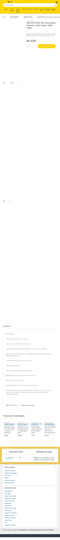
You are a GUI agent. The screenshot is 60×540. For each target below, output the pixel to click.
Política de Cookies (9, 515)
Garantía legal (8, 520)
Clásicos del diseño (41, 10)
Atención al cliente (9, 482)
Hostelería (35, 9)
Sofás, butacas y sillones (18, 10)
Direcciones (8, 475)
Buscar (55, 5)
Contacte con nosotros (10, 525)
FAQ (6, 522)
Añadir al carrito (47, 46)
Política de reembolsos (10, 508)
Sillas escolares (28, 17)
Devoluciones (8, 505)
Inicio (4, 17)
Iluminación (29, 9)
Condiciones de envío (10, 517)
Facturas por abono (10, 480)
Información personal (10, 470)
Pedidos (7, 478)
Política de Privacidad (10, 498)
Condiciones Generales (10, 496)
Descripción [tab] (7, 326)
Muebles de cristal (47, 10)
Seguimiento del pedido (11, 473)
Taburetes (23, 9)
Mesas (6, 9)
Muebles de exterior (53, 10)
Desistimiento (8, 503)
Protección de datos (10, 501)
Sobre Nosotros (9, 491)
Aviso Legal (7, 493)
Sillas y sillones (12, 10)
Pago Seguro (8, 510)
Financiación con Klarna (11, 513)
